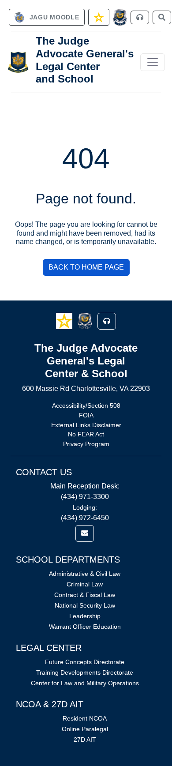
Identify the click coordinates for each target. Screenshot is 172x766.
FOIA (86, 415)
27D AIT (85, 739)
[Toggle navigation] (152, 62)
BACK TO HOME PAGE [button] (86, 267)
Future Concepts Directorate (84, 661)
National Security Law (85, 605)
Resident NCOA (85, 718)
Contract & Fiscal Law (84, 594)
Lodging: (85, 507)
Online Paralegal (85, 728)
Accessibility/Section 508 (86, 405)
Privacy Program (86, 443)
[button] (65, 320)
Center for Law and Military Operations (85, 683)
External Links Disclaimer (86, 424)
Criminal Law (85, 584)
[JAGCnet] (120, 17)
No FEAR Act (86, 434)
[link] (47, 17)
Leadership (85, 616)
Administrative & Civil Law (84, 573)
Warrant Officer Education (85, 626)
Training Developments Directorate (84, 672)
